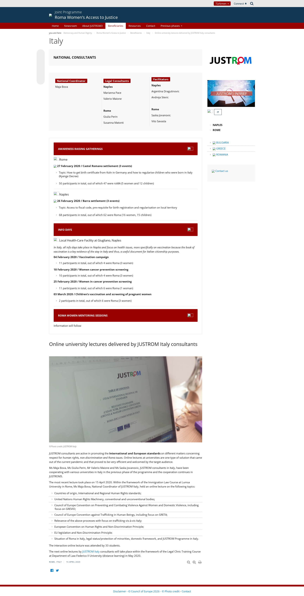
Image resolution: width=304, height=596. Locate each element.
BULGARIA (222, 142)
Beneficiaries (115, 25)
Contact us (221, 171)
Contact (150, 25)
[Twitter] (57, 570)
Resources (135, 25)
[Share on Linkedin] (40, 73)
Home (55, 25)
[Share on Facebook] (40, 67)
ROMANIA (222, 154)
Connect (239, 3)
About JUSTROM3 (92, 25)
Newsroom (70, 25)
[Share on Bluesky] (40, 53)
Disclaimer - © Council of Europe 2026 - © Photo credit (146, 591)
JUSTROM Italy (91, 551)
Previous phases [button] (170, 25)
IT (218, 112)
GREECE (221, 148)
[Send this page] (40, 80)
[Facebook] (52, 570)
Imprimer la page (200, 561)
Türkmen (221, 3)
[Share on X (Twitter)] (40, 60)
